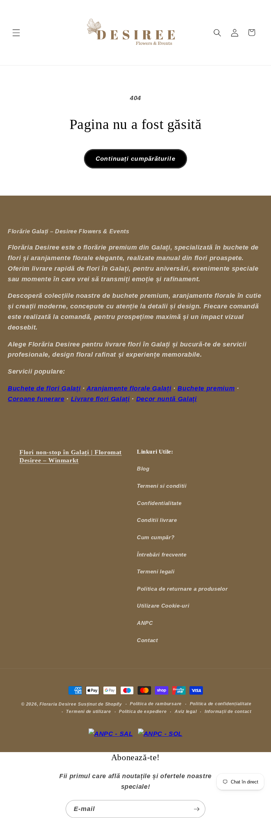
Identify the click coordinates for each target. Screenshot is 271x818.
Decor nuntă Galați (166, 398)
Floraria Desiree (58, 704)
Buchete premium (206, 388)
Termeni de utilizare (88, 711)
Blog (143, 469)
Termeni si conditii (162, 486)
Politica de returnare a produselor (182, 589)
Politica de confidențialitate (221, 703)
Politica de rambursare (156, 703)
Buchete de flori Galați (44, 388)
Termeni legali (155, 571)
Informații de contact (228, 711)
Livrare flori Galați (100, 398)
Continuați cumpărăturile (135, 158)
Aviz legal (186, 711)
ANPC (145, 623)
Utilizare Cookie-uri (163, 606)
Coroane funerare (36, 398)
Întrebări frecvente (162, 555)
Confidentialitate (159, 503)
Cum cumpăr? (155, 537)
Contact (147, 640)
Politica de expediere (143, 711)
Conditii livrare (157, 520)
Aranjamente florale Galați (128, 388)
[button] (16, 32)
